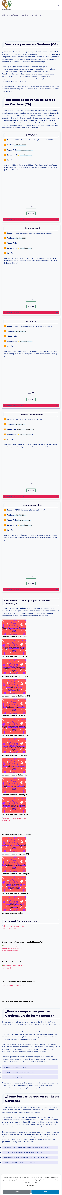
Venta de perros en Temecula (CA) (16, 874)
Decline (17, 1191)
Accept (29, 1185)
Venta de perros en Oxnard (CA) (15, 795)
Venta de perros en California (14, 913)
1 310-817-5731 (19, 424)
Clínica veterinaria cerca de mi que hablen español (22, 942)
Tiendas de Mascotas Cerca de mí (15, 962)
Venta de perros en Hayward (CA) (15, 854)
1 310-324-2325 (20, 331)
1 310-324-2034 (20, 238)
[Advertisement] (31, 28)
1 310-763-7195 (20, 515)
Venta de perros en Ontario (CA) (15, 814)
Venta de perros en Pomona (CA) (15, 676)
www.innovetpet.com (25, 429)
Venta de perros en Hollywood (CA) (16, 893)
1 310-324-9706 (20, 145)
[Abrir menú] (58, 5)
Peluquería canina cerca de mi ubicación (18, 982)
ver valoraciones (26, 155)
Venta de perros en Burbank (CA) (15, 637)
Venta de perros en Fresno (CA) (14, 755)
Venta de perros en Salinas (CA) (14, 775)
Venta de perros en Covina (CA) (14, 716)
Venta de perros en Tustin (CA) (14, 656)
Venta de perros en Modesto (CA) (15, 735)
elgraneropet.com (24, 520)
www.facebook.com (25, 150)
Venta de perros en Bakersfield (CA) (16, 834)
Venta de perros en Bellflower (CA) (16, 696)
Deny (33, 1185)
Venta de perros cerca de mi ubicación (17, 1001)
